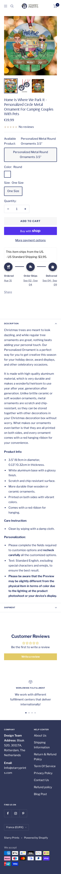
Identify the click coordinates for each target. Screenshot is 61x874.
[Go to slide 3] (32, 712)
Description (11, 323)
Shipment (9, 607)
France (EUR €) (14, 827)
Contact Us (41, 780)
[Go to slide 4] (35, 712)
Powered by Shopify (36, 837)
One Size (13, 191)
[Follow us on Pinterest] (23, 813)
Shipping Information (42, 745)
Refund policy (43, 787)
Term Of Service (45, 766)
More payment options (30, 240)
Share (8, 292)
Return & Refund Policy (45, 757)
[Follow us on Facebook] (8, 813)
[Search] (12, 6)
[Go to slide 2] (28, 712)
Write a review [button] (30, 656)
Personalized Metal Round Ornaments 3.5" (30, 154)
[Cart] (55, 6)
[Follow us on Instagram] (15, 813)
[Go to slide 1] (25, 712)
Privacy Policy (43, 773)
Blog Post (40, 794)
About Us (40, 735)
